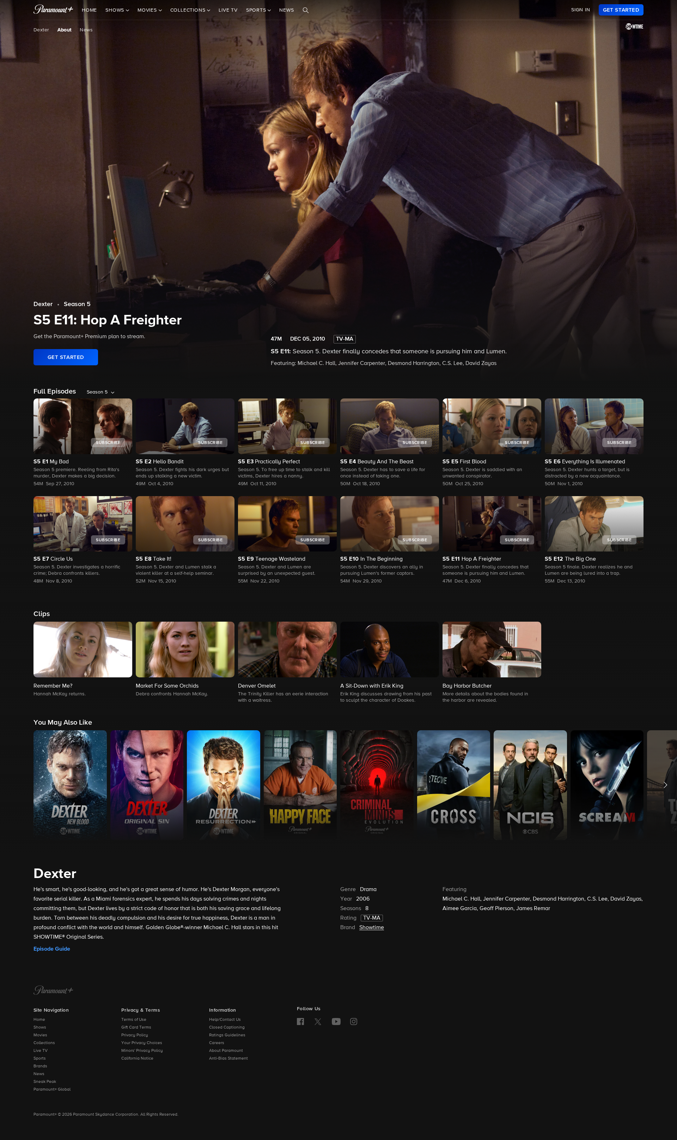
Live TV (228, 10)
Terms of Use (133, 1020)
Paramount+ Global (52, 1089)
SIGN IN (580, 9)
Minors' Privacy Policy (142, 1051)
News (286, 10)
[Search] (306, 10)
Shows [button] (115, 10)
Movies (40, 1035)
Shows (39, 1027)
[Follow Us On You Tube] (336, 1021)
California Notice (137, 1058)
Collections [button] (188, 10)
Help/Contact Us (225, 1020)
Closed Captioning (227, 1027)
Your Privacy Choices (141, 1043)
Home (89, 10)
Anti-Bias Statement (228, 1058)
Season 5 (77, 304)
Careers (216, 1043)
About (64, 30)
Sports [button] (257, 10)
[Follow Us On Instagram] (353, 1021)
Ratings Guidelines (227, 1035)
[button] (82, 660)
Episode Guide (51, 949)
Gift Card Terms (136, 1027)
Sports (39, 1058)
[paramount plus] (53, 10)
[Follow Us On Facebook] (300, 1021)
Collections (44, 1043)
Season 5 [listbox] (97, 392)
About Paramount (226, 1051)
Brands (40, 1066)
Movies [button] (148, 10)
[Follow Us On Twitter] (317, 1021)
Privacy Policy (134, 1035)
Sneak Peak (44, 1082)
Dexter (41, 30)
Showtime (371, 928)
